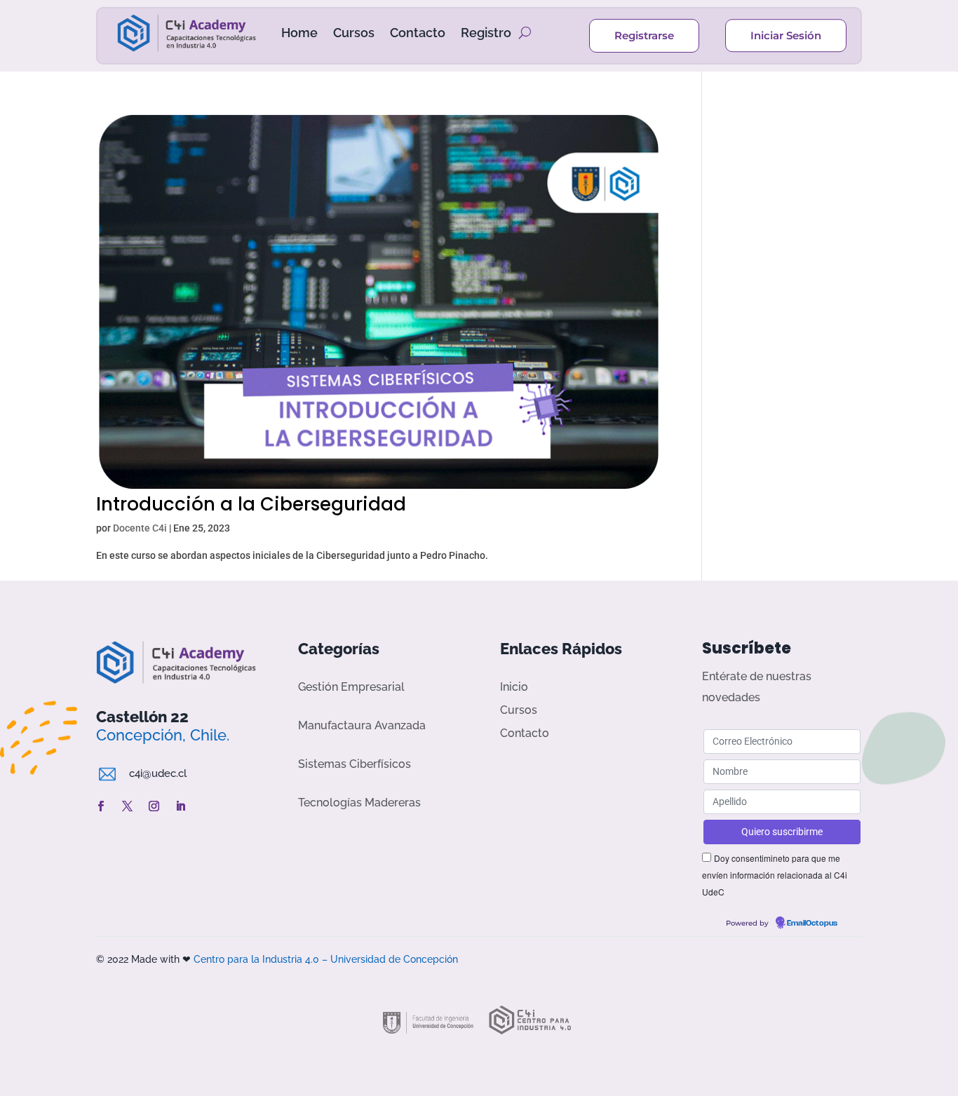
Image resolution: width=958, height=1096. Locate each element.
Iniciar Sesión (785, 35)
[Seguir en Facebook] (101, 806)
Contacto (417, 32)
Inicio (514, 687)
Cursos (354, 32)
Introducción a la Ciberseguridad (251, 504)
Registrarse (644, 35)
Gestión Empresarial (351, 687)
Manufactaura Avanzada (362, 725)
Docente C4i (140, 528)
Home (299, 32)
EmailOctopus (812, 923)
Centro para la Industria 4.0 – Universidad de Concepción (326, 959)
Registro (486, 32)
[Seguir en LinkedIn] (180, 806)
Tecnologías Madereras (359, 802)
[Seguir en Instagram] (154, 806)
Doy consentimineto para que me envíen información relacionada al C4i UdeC (774, 875)
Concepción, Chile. (162, 735)
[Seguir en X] (127, 806)
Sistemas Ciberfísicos (354, 764)
